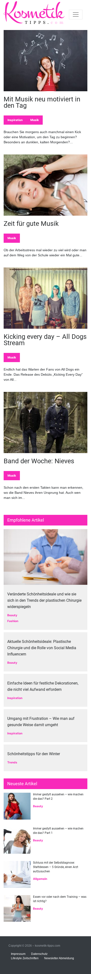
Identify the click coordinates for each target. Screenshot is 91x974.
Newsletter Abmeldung (59, 958)
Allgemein (40, 879)
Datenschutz (39, 954)
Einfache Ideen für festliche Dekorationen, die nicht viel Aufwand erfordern (42, 686)
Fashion (12, 621)
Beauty (12, 615)
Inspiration (15, 120)
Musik (34, 120)
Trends (12, 762)
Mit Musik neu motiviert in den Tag (42, 102)
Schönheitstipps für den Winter (33, 754)
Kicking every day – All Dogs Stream (45, 340)
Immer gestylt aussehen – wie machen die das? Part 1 (58, 831)
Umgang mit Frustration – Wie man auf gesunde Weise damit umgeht (40, 721)
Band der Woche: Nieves (39, 461)
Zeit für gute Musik (31, 224)
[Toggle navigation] (76, 14)
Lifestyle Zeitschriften (25, 958)
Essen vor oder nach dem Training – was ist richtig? (59, 899)
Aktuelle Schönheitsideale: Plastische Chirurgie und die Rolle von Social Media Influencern (41, 647)
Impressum (18, 954)
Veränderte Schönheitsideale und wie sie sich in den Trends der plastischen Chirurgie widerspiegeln (44, 600)
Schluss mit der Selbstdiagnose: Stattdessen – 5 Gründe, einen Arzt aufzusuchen (55, 867)
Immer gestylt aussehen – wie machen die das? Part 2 (58, 796)
